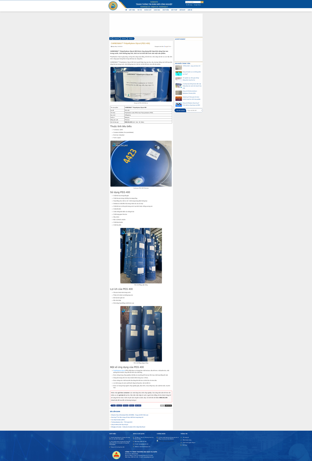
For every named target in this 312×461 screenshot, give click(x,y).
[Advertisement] (156, 25)
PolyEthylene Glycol (119, 370)
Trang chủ (126, 10)
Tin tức (139, 10)
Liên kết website (180, 110)
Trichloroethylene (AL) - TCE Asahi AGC (122, 422)
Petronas (124, 38)
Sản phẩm (165, 10)
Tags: (113, 405)
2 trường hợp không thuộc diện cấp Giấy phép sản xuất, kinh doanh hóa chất (192, 86)
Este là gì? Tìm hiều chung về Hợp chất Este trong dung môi (127, 417)
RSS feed (185, 445)
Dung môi (116, 38)
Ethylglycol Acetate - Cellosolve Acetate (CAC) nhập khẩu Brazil (128, 427)
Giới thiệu (132, 10)
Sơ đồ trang (189, 4)
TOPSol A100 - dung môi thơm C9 (191, 66)
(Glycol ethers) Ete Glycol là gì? (119, 424)
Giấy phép (174, 10)
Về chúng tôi (186, 437)
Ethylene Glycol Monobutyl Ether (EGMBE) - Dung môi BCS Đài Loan (129, 415)
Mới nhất (182, 10)
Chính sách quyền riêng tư (189, 442)
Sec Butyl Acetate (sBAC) (118, 419)
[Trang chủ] (110, 38)
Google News (197, 4)
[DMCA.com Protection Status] (166, 405)
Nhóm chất (148, 10)
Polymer (131, 38)
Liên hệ (190, 10)
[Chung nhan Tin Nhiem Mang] (165, 441)
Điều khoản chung (187, 440)
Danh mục (157, 10)
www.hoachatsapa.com (144, 446)
